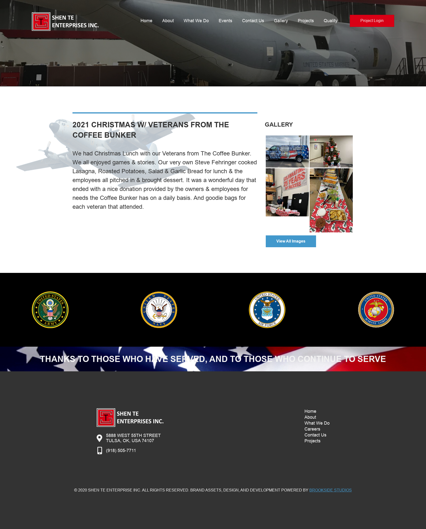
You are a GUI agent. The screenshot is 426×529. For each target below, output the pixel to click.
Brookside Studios (330, 490)
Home (146, 20)
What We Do (196, 20)
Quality (330, 20)
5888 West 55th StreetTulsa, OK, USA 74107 (133, 438)
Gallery (281, 20)
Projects (306, 20)
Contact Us (253, 20)
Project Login (372, 21)
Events (225, 20)
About (168, 20)
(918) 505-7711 (121, 450)
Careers (312, 429)
